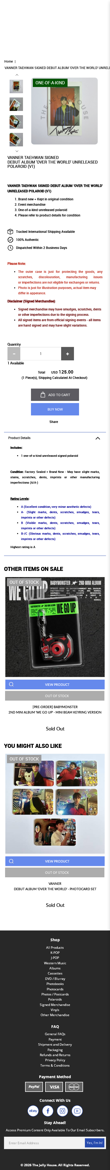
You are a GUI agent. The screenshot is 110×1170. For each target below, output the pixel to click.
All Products (55, 947)
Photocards (55, 989)
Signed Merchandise (55, 1004)
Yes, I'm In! (95, 1142)
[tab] (55, 438)
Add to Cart (59, 394)
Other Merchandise (55, 1015)
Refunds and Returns (55, 1055)
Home (8, 61)
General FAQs (55, 1034)
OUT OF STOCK (57, 696)
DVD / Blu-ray (55, 978)
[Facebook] (47, 1111)
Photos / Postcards (55, 994)
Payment (55, 1039)
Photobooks (55, 983)
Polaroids (55, 999)
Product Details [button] (19, 438)
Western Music (55, 963)
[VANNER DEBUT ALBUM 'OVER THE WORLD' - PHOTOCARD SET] (55, 804)
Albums (55, 968)
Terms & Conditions (55, 1065)
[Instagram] (62, 1111)
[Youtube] (77, 1111)
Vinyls (55, 1010)
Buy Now (55, 409)
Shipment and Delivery (55, 1044)
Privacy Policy (55, 1060)
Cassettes (55, 973)
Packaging (55, 1050)
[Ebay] (33, 1111)
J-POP (55, 957)
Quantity (14, 344)
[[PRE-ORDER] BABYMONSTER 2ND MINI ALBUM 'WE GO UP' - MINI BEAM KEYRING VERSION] (55, 627)
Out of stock (24, 582)
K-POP (55, 952)
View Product (57, 684)
